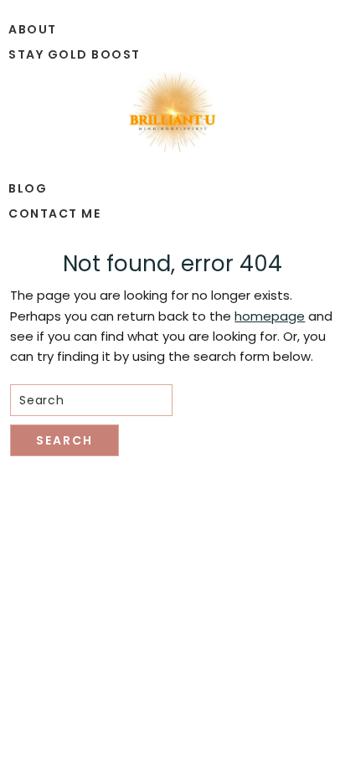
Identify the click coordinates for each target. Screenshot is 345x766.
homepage (269, 316)
